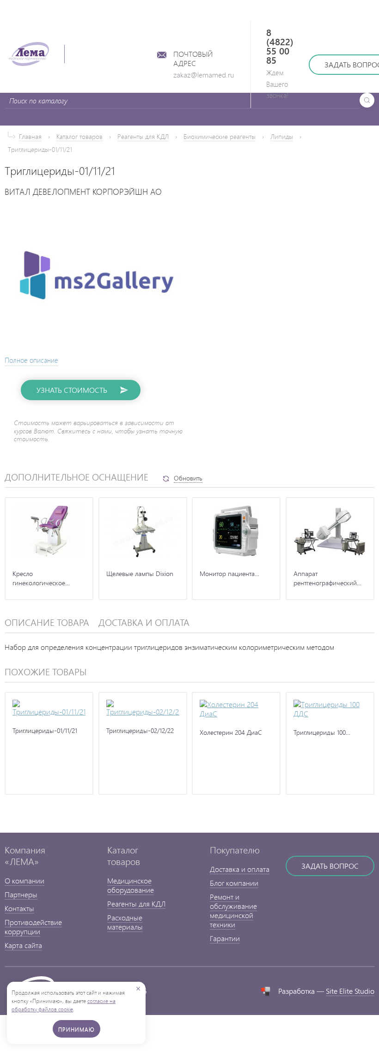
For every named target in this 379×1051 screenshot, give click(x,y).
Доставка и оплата (239, 869)
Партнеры (21, 894)
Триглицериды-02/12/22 (140, 730)
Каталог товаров (79, 136)
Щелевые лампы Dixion (139, 573)
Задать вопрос (330, 866)
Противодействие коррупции (33, 926)
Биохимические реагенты (219, 136)
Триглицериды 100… (321, 732)
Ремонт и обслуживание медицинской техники (233, 910)
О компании (24, 880)
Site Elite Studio (350, 991)
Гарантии (225, 938)
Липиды (281, 136)
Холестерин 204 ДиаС (231, 732)
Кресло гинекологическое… (41, 578)
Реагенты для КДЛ (143, 136)
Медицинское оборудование (130, 885)
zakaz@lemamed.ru (203, 74)
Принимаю (76, 1029)
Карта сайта (23, 945)
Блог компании (234, 883)
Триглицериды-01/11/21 (44, 730)
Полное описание (31, 360)
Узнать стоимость (72, 390)
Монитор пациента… (229, 573)
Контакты (19, 908)
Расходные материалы (125, 922)
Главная (30, 136)
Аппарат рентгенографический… (327, 578)
